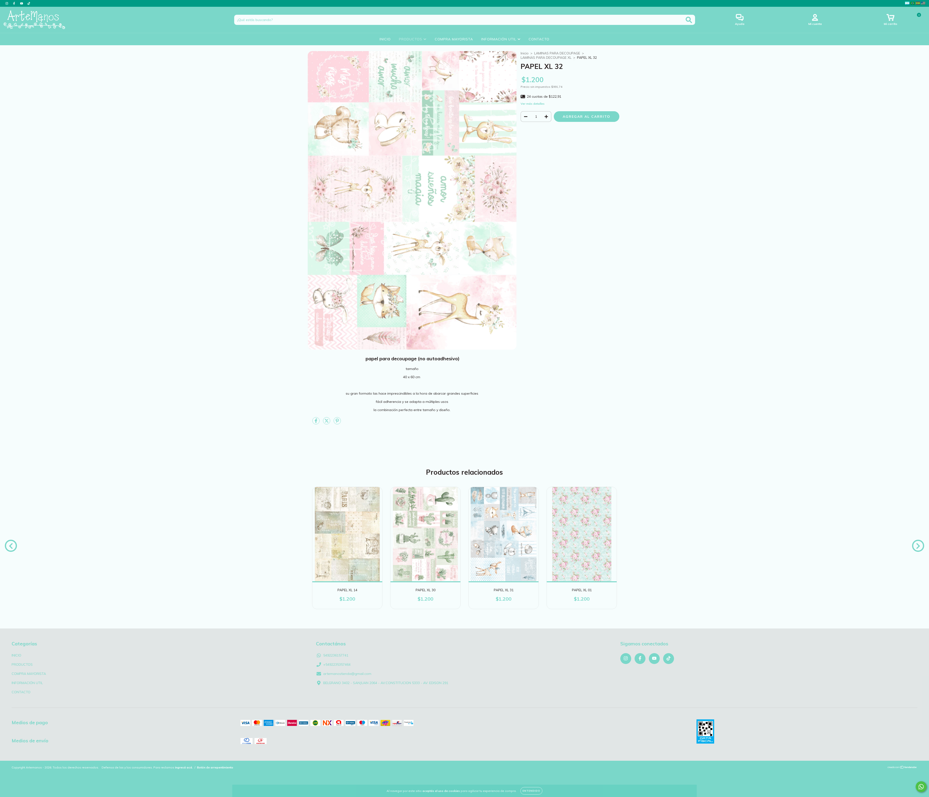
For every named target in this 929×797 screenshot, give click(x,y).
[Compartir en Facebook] (316, 423)
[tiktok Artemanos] (29, 3)
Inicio (525, 53)
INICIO (385, 39)
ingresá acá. (184, 767)
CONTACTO (539, 39)
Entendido (531, 790)
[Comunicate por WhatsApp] (921, 786)
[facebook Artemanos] (14, 3)
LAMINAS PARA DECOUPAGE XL (546, 57)
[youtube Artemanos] (22, 3)
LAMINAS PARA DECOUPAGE (557, 53)
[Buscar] (689, 20)
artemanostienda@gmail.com (347, 674)
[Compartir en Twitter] (327, 423)
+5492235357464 (337, 664)
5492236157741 (335, 655)
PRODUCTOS (411, 39)
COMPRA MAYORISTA (454, 39)
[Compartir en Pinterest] (337, 423)
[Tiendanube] (902, 768)
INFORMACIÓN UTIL (499, 39)
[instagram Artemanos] (7, 3)
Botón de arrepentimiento (215, 767)
